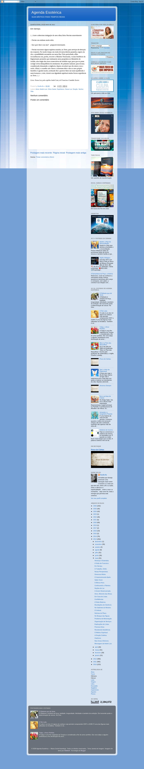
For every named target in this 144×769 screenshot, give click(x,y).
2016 (95, 531)
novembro (98, 544)
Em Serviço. (99, 566)
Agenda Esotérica (46, 12)
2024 (95, 511)
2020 (95, 522)
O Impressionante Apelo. (103, 577)
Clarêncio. (98, 638)
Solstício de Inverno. (106, 430)
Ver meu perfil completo (99, 498)
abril (96, 647)
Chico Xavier (52, 89)
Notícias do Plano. (101, 613)
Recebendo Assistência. (102, 630)
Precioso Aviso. (100, 627)
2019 (95, 525)
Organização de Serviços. (103, 621)
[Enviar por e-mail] (58, 86)
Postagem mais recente (41, 153)
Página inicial (59, 153)
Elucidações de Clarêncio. (103, 605)
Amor (37, 89)
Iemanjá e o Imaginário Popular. (106, 413)
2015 (95, 533)
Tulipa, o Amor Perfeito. (104, 327)
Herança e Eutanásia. (102, 560)
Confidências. (99, 599)
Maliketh (67, 750)
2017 (95, 528)
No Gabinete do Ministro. (103, 607)
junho (97, 555)
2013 (95, 539)
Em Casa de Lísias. (101, 596)
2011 (95, 662)
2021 (95, 520)
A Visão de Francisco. (102, 563)
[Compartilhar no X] (62, 86)
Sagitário (94, 688)
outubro (98, 547)
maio (97, 558)
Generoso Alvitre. (100, 574)
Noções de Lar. (100, 588)
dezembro (98, 541)
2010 (95, 664)
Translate (107, 48)
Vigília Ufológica (105, 258)
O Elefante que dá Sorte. (47, 711)
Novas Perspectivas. (101, 571)
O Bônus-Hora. (100, 582)
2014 (95, 536)
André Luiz (43, 89)
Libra (92, 684)
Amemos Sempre (105, 385)
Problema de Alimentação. (103, 618)
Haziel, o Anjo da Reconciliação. (105, 242)
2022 (95, 517)
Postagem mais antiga (76, 153)
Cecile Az (103, 475)
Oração (75, 89)
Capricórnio (95, 690)
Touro (93, 674)
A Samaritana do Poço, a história (102, 274)
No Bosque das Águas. (102, 616)
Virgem (93, 682)
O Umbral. (98, 610)
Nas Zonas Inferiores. (102, 641)
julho (97, 552)
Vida (31, 91)
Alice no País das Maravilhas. (105, 343)
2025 (95, 509)
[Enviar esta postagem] (54, 86)
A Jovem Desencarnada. (103, 591)
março (97, 650)
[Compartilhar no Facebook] (64, 86)
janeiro (97, 655)
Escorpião (94, 686)
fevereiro (98, 652)
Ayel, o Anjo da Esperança (105, 370)
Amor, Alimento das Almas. (103, 594)
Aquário (93, 692)
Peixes (93, 694)
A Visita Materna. (100, 602)
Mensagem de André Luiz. (103, 643)
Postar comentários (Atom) (45, 157)
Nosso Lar (68, 89)
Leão (92, 680)
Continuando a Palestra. (103, 585)
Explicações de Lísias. (102, 624)
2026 (95, 506)
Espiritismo (60, 89)
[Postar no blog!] (60, 86)
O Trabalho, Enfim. (101, 569)
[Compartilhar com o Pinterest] (66, 86)
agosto (97, 550)
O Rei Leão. (104, 311)
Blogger (83, 750)
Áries (92, 672)
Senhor (81, 89)
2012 (95, 659)
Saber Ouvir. (99, 580)
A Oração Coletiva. (101, 635)
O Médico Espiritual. (101, 632)
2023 (95, 514)
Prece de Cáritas (105, 359)
